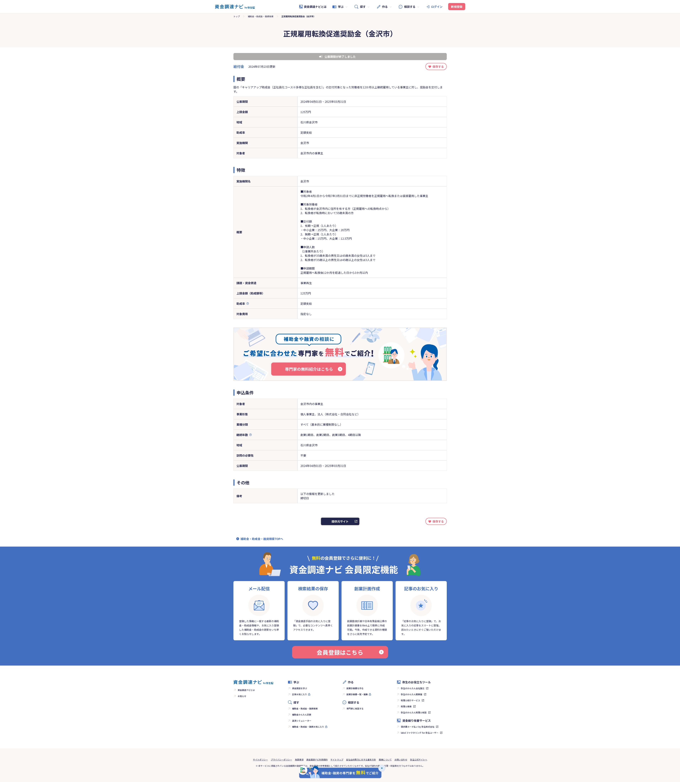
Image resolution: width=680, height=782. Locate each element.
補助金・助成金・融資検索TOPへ (262, 539)
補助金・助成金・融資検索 (260, 16)
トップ (236, 16)
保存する (438, 66)
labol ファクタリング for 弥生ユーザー (419, 732)
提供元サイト (340, 521)
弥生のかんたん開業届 (411, 694)
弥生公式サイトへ (418, 759)
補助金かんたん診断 (301, 714)
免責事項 (299, 759)
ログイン (436, 6)
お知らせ (242, 696)
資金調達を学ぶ (299, 688)
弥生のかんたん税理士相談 (413, 712)
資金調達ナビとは (315, 6)
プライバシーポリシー (281, 759)
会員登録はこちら (340, 652)
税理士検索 (406, 706)
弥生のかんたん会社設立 (412, 688)
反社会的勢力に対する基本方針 (361, 759)
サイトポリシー (260, 759)
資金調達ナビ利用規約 (317, 759)
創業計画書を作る (355, 688)
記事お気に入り (299, 694)
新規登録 (456, 6)
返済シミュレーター (301, 720)
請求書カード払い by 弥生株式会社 (417, 726)
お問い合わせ (400, 759)
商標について (385, 759)
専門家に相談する (355, 708)
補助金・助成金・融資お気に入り (308, 726)
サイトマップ (336, 759)
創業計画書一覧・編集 (357, 694)
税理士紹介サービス (410, 700)
